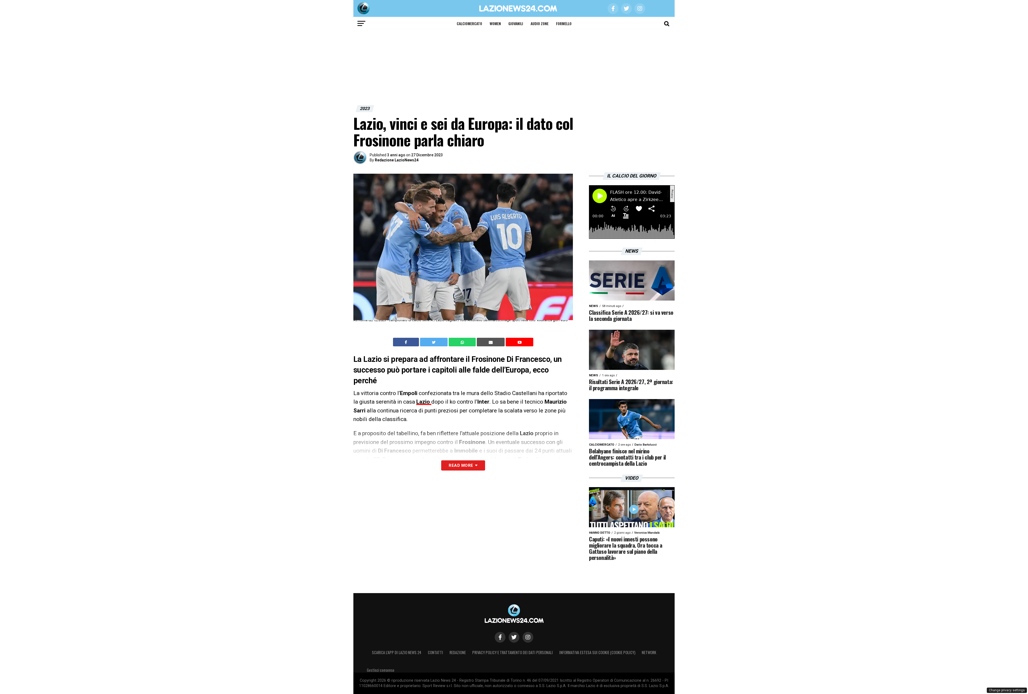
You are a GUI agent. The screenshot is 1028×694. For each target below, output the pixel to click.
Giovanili (515, 23)
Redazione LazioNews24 (396, 160)
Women (495, 23)
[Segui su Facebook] (500, 637)
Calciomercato (469, 23)
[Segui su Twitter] (514, 637)
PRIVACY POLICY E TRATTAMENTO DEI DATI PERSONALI (512, 652)
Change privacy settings (1007, 690)
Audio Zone (540, 23)
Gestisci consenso (380, 670)
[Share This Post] (463, 342)
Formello (564, 23)
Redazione (457, 652)
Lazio (423, 402)
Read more (461, 465)
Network (649, 652)
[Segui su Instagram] (528, 637)
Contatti (435, 652)
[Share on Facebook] (406, 342)
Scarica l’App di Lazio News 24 (396, 652)
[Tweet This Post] (434, 342)
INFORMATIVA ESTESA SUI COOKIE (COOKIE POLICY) (597, 652)
